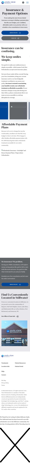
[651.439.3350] (23, 3)
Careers (3, 375)
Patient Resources (20, 363)
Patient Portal (19, 366)
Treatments (4, 363)
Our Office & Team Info (8, 316)
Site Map (3, 380)
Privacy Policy (5, 383)
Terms (3, 385)
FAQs (2, 371)
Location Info (5, 366)
